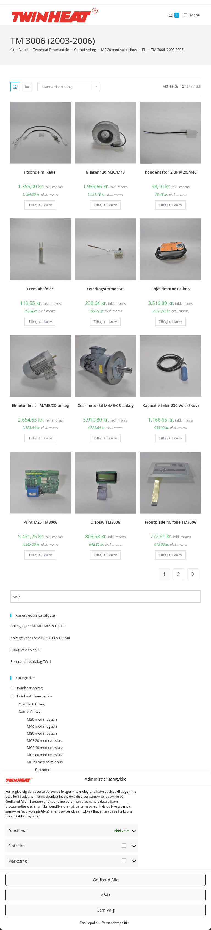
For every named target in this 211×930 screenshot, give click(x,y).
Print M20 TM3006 (40, 522)
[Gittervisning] (15, 86)
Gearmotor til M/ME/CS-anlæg (105, 405)
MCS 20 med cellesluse (45, 740)
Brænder (42, 769)
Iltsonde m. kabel (40, 172)
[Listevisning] (27, 86)
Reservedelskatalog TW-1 (30, 661)
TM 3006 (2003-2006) (167, 49)
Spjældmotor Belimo (170, 288)
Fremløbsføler (40, 288)
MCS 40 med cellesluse (45, 747)
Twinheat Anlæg (29, 687)
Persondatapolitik (115, 922)
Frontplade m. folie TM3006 (170, 522)
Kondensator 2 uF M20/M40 (170, 172)
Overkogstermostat (105, 288)
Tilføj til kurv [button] (40, 205)
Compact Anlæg (32, 704)
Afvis (105, 895)
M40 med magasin (42, 726)
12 (182, 86)
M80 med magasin (42, 733)
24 (188, 86)
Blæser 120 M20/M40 (105, 172)
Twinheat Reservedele (34, 696)
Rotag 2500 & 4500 (25, 649)
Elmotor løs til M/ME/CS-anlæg (40, 405)
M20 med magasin (42, 719)
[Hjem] (12, 49)
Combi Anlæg (29, 711)
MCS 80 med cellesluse (45, 754)
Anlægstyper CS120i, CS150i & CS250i (40, 637)
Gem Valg (105, 910)
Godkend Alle (105, 879)
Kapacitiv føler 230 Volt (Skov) (171, 405)
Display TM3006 (105, 522)
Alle (197, 86)
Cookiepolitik (89, 922)
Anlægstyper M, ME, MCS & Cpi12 (37, 625)
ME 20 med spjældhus (45, 761)
